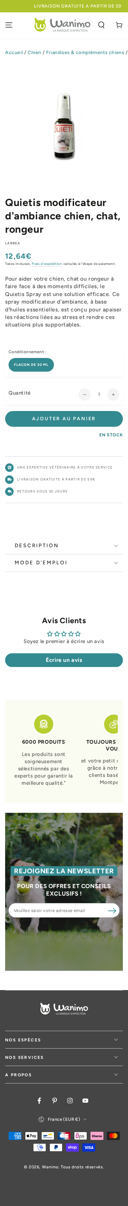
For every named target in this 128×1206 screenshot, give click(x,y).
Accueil (14, 52)
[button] (101, 25)
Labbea (12, 243)
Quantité (20, 393)
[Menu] (9, 25)
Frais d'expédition (47, 263)
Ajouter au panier (64, 419)
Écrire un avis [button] (64, 660)
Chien (34, 52)
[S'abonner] (111, 910)
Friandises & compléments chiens (85, 52)
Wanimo (50, 1167)
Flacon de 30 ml (31, 364)
